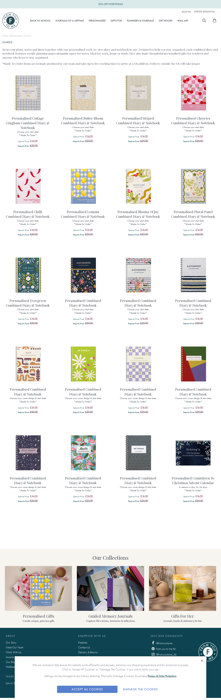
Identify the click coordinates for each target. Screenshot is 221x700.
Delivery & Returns (88, 652)
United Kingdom (204, 11)
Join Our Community (167, 636)
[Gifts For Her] (182, 588)
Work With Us (13, 652)
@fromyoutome (163, 643)
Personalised (17, 35)
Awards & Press (14, 657)
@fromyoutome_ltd (165, 654)
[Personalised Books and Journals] (38, 588)
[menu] (109, 21)
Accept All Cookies (87, 689)
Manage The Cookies (140, 689)
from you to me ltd (165, 649)
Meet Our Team (14, 647)
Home (5, 35)
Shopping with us (92, 636)
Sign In (186, 11)
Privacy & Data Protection (162, 676)
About (10, 636)
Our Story (11, 642)
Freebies (82, 642)
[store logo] (10, 20)
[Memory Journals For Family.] (110, 588)
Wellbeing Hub (14, 667)
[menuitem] (40, 21)
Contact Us (84, 647)
